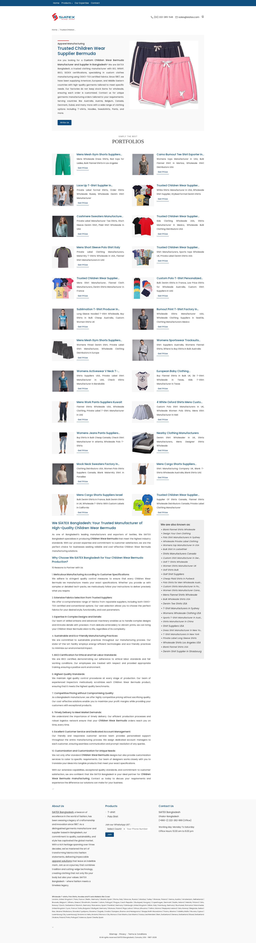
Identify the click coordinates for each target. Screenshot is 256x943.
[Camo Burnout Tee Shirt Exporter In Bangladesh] (143, 164)
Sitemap (113, 934)
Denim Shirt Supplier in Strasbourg (182, 651)
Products (66, 3)
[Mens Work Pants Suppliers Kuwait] (63, 412)
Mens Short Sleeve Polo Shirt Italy (98, 247)
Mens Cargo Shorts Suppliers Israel (100, 495)
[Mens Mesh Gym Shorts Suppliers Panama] (63, 350)
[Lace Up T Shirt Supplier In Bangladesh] (63, 195)
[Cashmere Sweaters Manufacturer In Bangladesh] (63, 226)
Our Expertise (82, 3)
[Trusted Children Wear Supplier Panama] (143, 505)
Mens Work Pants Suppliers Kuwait (99, 402)
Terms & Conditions (137, 934)
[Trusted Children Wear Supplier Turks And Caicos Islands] (143, 257)
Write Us (64, 122)
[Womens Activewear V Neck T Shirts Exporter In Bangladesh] (63, 381)
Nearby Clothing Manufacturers (178, 433)
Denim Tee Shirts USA (175, 603)
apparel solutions (62, 861)
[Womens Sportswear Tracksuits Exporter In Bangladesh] (143, 350)
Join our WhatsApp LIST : (118, 824)
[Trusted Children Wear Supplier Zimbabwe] (143, 195)
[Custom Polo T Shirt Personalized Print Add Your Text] (143, 288)
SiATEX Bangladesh (63, 812)
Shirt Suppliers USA (173, 626)
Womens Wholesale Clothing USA (182, 613)
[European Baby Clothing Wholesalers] (143, 381)
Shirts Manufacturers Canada (179, 553)
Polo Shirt (113, 816)
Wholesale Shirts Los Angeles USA (182, 642)
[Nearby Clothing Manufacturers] (143, 443)
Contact (95, 3)
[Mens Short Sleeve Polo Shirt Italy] (63, 257)
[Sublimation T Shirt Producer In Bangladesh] (63, 319)
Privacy (122, 934)
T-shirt (111, 812)
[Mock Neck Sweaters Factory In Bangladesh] (63, 474)
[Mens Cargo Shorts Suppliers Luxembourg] (143, 474)
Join (109, 834)
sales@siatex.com (189, 17)
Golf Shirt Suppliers (173, 574)
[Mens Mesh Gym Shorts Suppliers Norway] (63, 164)
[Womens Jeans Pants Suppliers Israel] (63, 443)
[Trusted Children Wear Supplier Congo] (63, 288)
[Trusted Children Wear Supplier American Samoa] (143, 226)
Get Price (83, 167)
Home (56, 3)
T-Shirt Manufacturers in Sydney (181, 608)
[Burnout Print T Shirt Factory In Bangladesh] (143, 319)
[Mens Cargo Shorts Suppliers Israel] (63, 505)
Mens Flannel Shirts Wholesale (180, 594)
